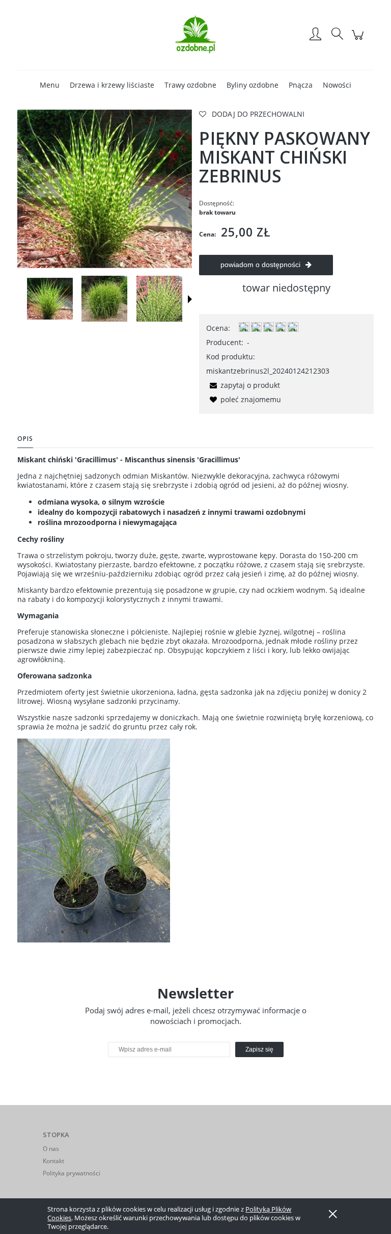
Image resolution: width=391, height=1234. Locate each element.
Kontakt (53, 1161)
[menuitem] (50, 84)
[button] (190, 299)
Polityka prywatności (71, 1173)
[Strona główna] (195, 34)
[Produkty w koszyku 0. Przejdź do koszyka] (359, 40)
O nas (51, 1148)
